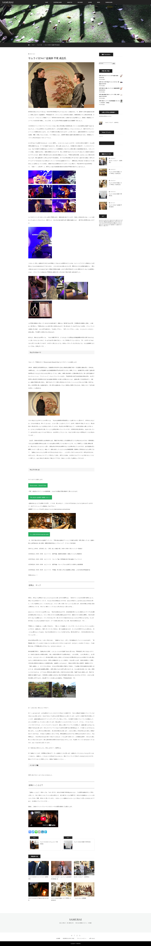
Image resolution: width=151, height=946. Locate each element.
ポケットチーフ (119, 222)
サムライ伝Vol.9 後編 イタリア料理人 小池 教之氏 (115, 172)
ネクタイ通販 (112, 222)
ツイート (101, 136)
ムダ (100, 223)
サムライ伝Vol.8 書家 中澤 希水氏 (115, 194)
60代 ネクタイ (118, 221)
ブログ (33, 44)
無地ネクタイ (119, 224)
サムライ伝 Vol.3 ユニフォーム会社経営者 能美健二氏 (61, 878)
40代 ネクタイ (106, 221)
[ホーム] (28, 43)
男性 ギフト (101, 225)
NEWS (98, 2)
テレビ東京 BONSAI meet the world (39, 534)
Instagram (77, 935)
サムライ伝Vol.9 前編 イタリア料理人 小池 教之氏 (61, 899)
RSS (79, 935)
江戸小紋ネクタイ (107, 224)
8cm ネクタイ (113, 220)
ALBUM (90, 2)
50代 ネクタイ (112, 221)
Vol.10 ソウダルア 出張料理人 (81, 877)
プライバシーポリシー (81, 938)
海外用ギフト (113, 224)
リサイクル (103, 223)
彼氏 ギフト (101, 224)
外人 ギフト (114, 223)
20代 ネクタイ (118, 220)
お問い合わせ (92, 938)
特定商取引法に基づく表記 (68, 938)
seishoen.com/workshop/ (62, 509)
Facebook (74, 935)
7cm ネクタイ (107, 220)
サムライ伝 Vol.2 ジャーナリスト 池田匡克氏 (38, 878)
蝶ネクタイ (106, 225)
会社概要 (58, 938)
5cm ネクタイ (101, 220)
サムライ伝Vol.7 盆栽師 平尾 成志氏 (115, 205)
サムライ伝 (39, 44)
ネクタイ (108, 222)
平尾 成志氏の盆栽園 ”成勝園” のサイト (40, 497)
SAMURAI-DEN (108, 2)
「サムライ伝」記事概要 (80, 898)
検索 (114, 63)
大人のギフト (119, 223)
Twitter (71, 935)
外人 (111, 223)
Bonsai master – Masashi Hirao (38, 485)
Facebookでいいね (107, 143)
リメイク (107, 223)
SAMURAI (7, 2)
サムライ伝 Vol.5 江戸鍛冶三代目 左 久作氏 (38, 899)
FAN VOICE (80, 2)
